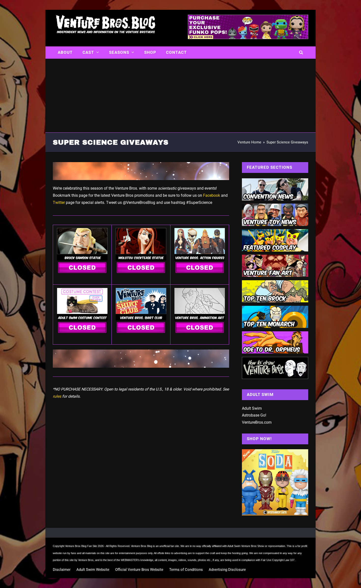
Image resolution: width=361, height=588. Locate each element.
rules (57, 396)
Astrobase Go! (254, 415)
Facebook (211, 195)
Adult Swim (252, 408)
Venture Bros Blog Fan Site (81, 546)
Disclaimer (61, 569)
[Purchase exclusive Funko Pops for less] (248, 37)
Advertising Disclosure (227, 569)
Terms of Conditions (186, 569)
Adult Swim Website (92, 569)
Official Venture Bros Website (139, 569)
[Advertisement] (180, 95)
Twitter (59, 202)
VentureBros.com (257, 422)
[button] (301, 52)
